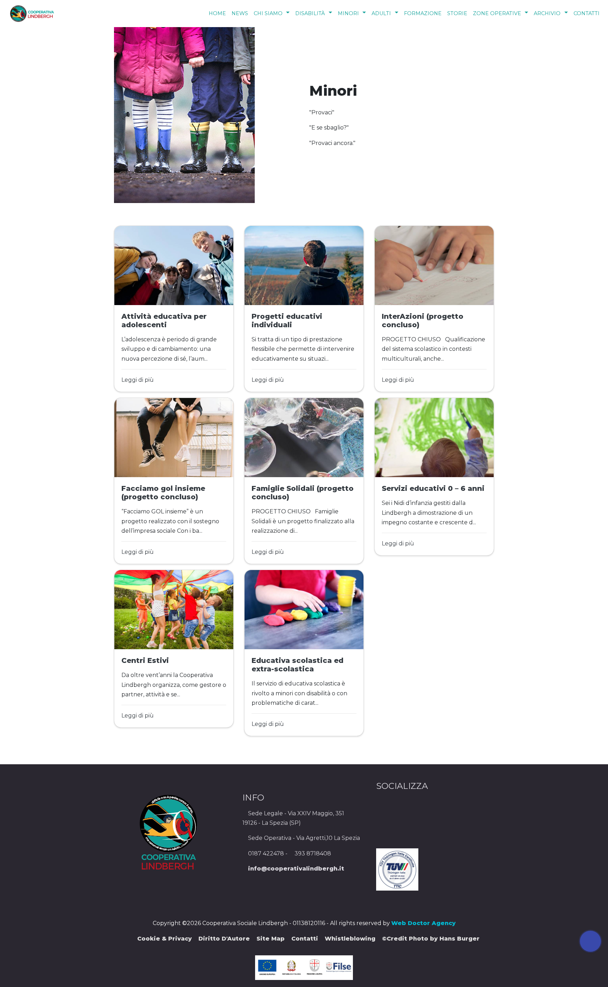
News (240, 13)
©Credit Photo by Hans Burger (431, 938)
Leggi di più (137, 380)
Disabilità (310, 13)
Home (217, 13)
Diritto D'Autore (224, 938)
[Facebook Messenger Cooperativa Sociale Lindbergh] (308, 901)
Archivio (547, 13)
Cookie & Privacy (164, 938)
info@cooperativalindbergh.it (296, 868)
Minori (348, 13)
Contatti (587, 13)
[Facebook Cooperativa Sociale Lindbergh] (299, 901)
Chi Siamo (268, 13)
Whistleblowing (350, 938)
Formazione (423, 13)
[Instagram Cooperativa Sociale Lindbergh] (302, 901)
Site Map (270, 938)
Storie (457, 13)
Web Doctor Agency (423, 923)
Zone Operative (497, 13)
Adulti (381, 13)
